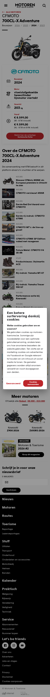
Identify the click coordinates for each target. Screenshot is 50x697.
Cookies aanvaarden (33, 383)
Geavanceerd (13, 383)
